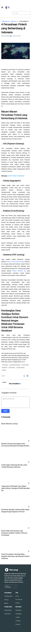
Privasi (6, 600)
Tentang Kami (8, 596)
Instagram (19, 614)
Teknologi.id (5, 21)
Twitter (18, 617)
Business (14, 21)
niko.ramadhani (5, 36)
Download (7, 614)
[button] (2, 7)
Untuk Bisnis (8, 610)
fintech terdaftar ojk (19, 271)
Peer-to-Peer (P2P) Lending (15, 262)
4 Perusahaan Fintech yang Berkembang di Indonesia (24, 21)
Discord (18, 624)
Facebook (18, 610)
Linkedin (18, 621)
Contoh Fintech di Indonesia (16, 176)
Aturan (6, 603)
